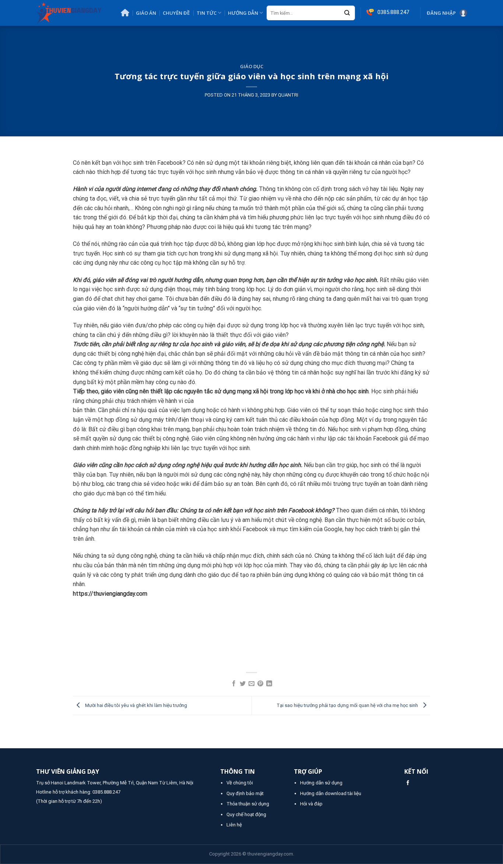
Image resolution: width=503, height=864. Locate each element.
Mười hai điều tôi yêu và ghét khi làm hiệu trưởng (135, 705)
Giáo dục (251, 66)
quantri (288, 95)
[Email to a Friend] (251, 684)
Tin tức (207, 13)
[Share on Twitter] (243, 684)
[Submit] (347, 13)
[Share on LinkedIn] (269, 684)
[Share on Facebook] (234, 684)
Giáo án (146, 13)
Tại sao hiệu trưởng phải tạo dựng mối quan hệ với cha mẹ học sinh (348, 705)
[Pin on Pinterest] (260, 684)
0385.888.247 (106, 792)
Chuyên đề (176, 13)
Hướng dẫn (243, 13)
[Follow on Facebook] (407, 783)
